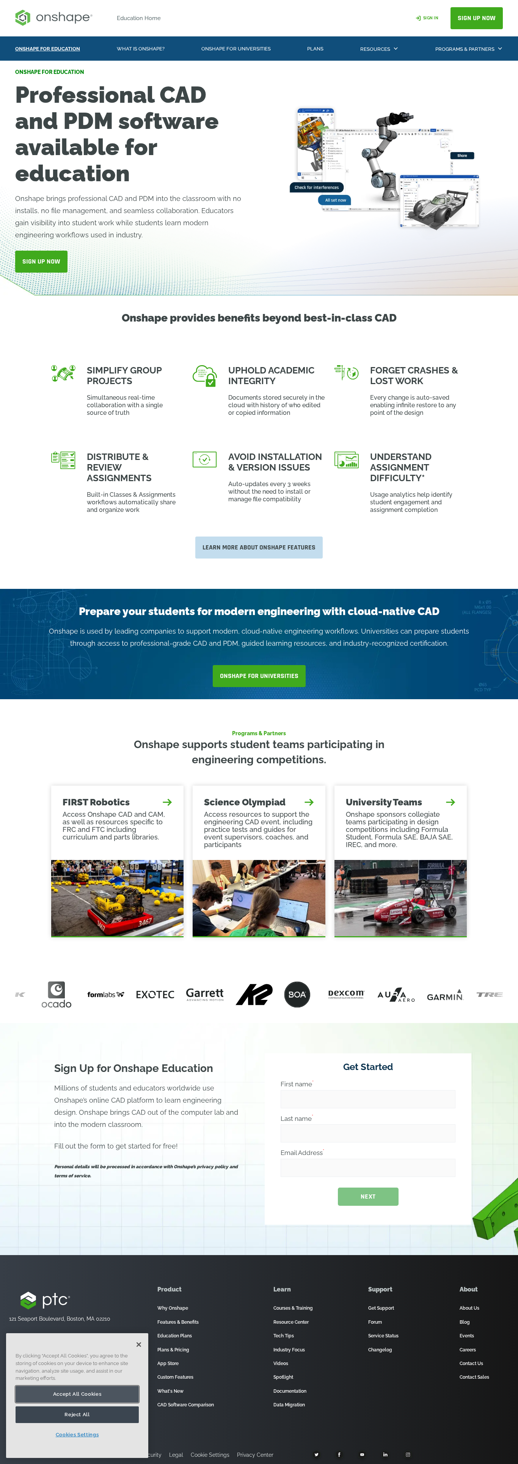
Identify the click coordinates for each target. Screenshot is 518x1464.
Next (368, 1196)
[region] (77, 1395)
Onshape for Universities (259, 676)
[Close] (138, 1344)
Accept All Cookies (77, 1394)
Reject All (77, 1414)
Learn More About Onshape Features (259, 547)
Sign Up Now (477, 18)
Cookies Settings (77, 1434)
